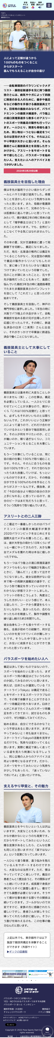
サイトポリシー (11, 1017)
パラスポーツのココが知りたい (18, 998)
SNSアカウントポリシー (29, 1017)
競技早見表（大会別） (14, 1009)
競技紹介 (46, 1009)
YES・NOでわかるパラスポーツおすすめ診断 (25, 1001)
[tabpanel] (14, 974)
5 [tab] (35, 980)
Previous (4, 974)
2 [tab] (22, 980)
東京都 (10, 1036)
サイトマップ (10, 1020)
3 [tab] (27, 980)
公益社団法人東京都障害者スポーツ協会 (35, 1036)
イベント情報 (44, 1012)
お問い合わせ (23, 1020)
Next (50, 974)
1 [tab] (18, 980)
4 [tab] (31, 980)
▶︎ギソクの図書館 (17, 951)
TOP (2, 13)
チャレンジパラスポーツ (15, 1012)
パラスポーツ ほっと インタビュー (12, 15)
